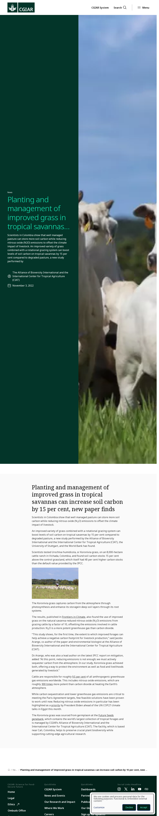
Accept (143, 807)
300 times (47, 684)
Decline (129, 807)
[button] (100, 7)
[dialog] (122, 803)
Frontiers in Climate (73, 617)
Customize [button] (99, 807)
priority (55, 705)
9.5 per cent (79, 676)
